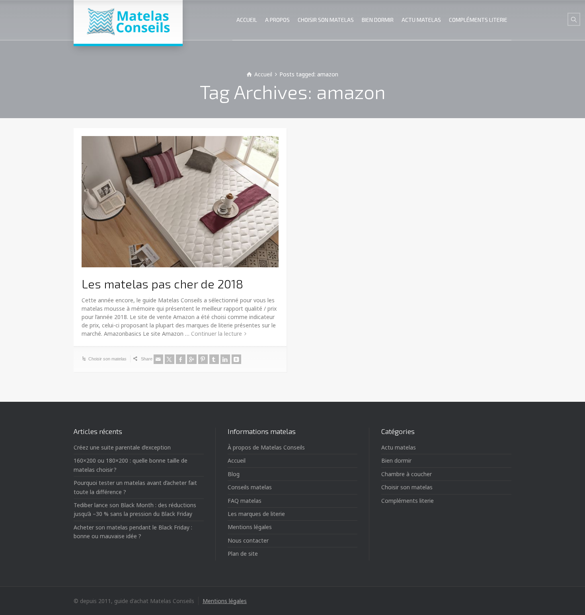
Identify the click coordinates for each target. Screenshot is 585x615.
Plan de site (243, 553)
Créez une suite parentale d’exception (122, 447)
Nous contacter (248, 540)
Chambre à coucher (406, 474)
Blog (234, 474)
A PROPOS (277, 19)
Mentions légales (250, 527)
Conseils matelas (250, 487)
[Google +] (192, 359)
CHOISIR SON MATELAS (326, 19)
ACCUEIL (246, 19)
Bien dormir (396, 460)
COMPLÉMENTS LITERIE (478, 19)
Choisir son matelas (107, 358)
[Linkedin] (225, 359)
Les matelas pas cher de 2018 (162, 283)
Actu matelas (398, 447)
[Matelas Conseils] (128, 22)
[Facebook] (180, 359)
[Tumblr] (214, 359)
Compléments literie (407, 500)
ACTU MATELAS (421, 19)
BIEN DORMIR (378, 19)
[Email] (158, 359)
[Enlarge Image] (180, 201)
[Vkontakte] (236, 359)
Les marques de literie (256, 514)
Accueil (237, 460)
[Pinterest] (203, 359)
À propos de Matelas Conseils (266, 447)
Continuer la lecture (216, 333)
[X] (169, 359)
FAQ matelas (244, 500)
